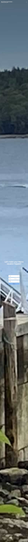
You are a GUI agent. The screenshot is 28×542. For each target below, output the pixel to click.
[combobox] (14, 276)
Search (14, 283)
